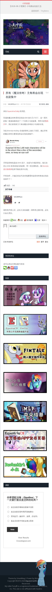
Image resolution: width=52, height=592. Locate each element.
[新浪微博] (12, 268)
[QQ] (9, 268)
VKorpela (12, 104)
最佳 (46, 242)
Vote (12, 529)
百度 (38, 220)
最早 (42, 242)
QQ (21, 220)
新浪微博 (30, 220)
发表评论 (42, 236)
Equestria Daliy (13, 111)
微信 (14, 220)
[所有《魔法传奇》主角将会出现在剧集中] (26, 74)
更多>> (44, 220)
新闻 (47, 104)
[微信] (5, 268)
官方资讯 (42, 104)
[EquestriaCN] (26, 32)
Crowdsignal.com (23, 541)
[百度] (16, 268)
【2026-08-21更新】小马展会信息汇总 (25, 6)
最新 (38, 242)
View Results (23, 538)
